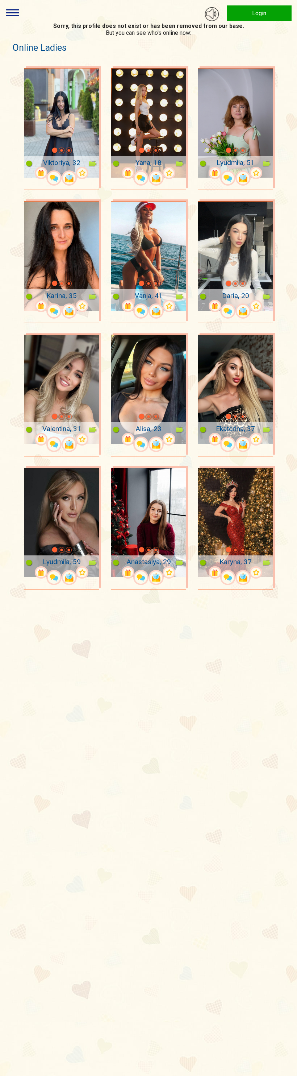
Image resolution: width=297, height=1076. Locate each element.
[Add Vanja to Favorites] (169, 306)
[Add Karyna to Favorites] (256, 572)
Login (259, 13)
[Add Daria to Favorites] (256, 306)
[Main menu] (13, 13)
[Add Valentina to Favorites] (82, 439)
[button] (45, 150)
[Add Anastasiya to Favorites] (169, 572)
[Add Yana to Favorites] (169, 173)
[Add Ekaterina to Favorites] (256, 439)
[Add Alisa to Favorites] (169, 439)
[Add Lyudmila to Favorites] (256, 173)
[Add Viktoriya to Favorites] (82, 173)
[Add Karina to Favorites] (82, 306)
